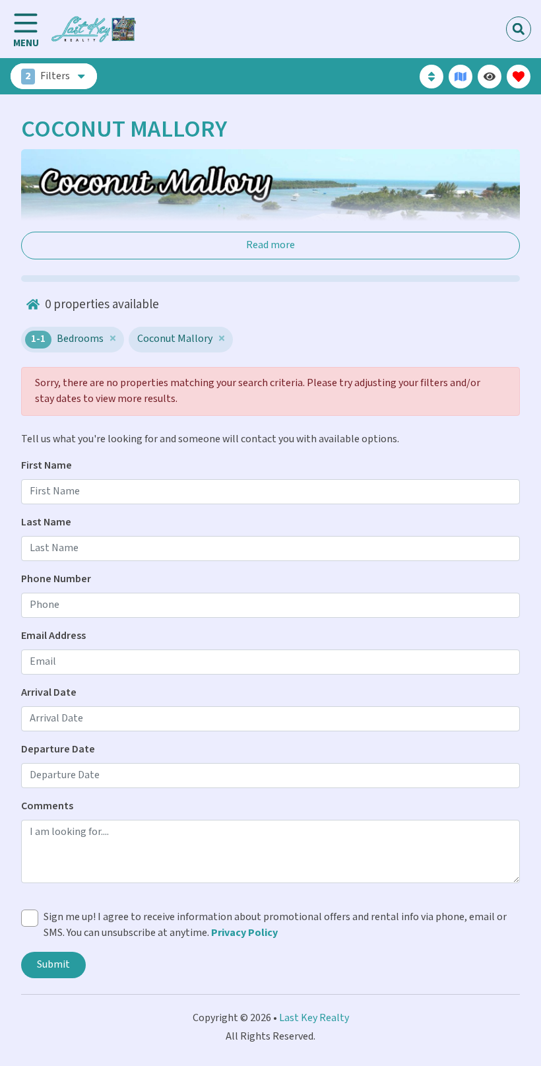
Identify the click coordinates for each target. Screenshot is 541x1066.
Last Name (46, 522)
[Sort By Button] (431, 76)
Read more (270, 245)
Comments (47, 806)
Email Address (53, 636)
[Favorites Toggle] (518, 76)
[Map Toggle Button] (460, 76)
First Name (46, 466)
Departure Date (58, 749)
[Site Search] (518, 29)
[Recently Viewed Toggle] (489, 76)
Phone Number (56, 579)
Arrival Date (49, 693)
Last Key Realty (314, 1018)
